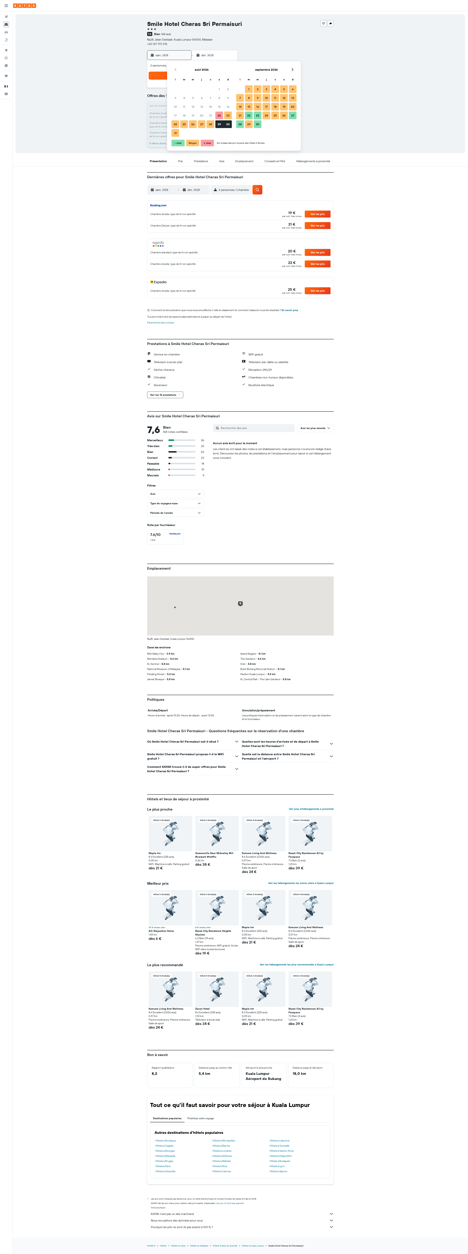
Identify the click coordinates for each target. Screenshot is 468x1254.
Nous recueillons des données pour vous (177, 1220)
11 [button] (184, 106)
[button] (6, 6)
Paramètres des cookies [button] (160, 322)
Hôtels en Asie (178, 1245)
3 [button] (175, 98)
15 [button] (219, 106)
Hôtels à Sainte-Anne (282, 1150)
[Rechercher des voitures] (6, 32)
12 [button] (193, 106)
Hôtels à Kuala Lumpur (253, 1245)
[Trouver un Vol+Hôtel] (6, 39)
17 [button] (175, 115)
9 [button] (228, 98)
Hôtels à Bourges (165, 1150)
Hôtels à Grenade (279, 1145)
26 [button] (193, 124)
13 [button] (201, 106)
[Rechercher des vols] (6, 16)
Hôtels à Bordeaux (165, 1140)
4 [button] (184, 98)
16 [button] (228, 106)
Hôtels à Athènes (222, 1156)
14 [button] (210, 106)
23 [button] (228, 115)
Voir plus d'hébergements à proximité (311, 809)
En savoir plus (290, 310)
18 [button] (184, 115)
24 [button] (175, 124)
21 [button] (210, 115)
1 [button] (219, 89)
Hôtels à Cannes (221, 1171)
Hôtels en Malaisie (199, 1245)
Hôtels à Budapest (280, 1161)
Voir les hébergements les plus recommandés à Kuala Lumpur (297, 964)
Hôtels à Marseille (165, 1156)
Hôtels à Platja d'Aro (281, 1156)
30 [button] (228, 124)
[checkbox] (165, 537)
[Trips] (6, 76)
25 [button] (184, 124)
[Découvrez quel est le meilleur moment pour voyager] (6, 65)
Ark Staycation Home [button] (161, 931)
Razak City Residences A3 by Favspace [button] (305, 854)
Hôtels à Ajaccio (278, 1171)
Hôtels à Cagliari (164, 1145)
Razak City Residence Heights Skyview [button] (213, 932)
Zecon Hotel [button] (202, 1008)
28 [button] (210, 124)
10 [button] (175, 106)
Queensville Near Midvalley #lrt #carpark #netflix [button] (214, 854)
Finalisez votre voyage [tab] (200, 1118)
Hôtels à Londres (221, 1150)
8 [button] (219, 98)
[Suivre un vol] (6, 58)
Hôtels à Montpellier (223, 1140)
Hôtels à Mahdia (221, 1161)
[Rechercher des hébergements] (6, 24)
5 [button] (193, 98)
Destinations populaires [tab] (167, 1118)
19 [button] (193, 115)
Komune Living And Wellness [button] (259, 853)
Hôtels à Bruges (164, 1161)
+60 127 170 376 (157, 44)
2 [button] (228, 89)
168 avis (166, 34)
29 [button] (219, 124)
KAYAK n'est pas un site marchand (172, 1214)
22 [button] (219, 115)
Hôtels (163, 1245)
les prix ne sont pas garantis (230, 1203)
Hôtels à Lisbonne (280, 1140)
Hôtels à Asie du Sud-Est (225, 1245)
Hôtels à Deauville (165, 1171)
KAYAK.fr (151, 1245)
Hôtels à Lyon (277, 1166)
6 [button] (202, 98)
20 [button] (201, 115)
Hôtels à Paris (162, 1166)
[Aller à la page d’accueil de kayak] (24, 5)
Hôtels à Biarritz (221, 1145)
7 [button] (210, 98)
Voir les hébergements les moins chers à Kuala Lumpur (301, 883)
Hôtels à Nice (219, 1166)
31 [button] (175, 133)
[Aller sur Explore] (6, 50)
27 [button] (201, 124)
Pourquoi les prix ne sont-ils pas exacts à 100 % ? (182, 1227)
